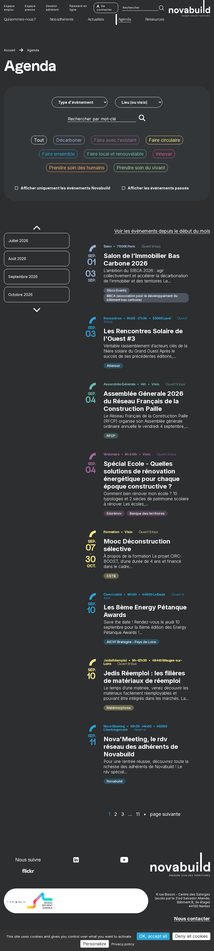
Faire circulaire (164, 140)
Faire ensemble (58, 154)
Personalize (94, 943)
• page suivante (162, 814)
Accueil (9, 50)
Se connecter (104, 7)
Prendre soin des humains (76, 167)
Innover (164, 154)
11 (138, 814)
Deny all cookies (191, 936)
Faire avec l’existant (115, 140)
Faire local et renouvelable (115, 154)
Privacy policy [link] (122, 944)
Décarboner (69, 140)
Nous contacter (192, 918)
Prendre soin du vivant (141, 167)
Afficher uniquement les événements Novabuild (65, 188)
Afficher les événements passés (158, 188)
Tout (39, 140)
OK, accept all (153, 936)
